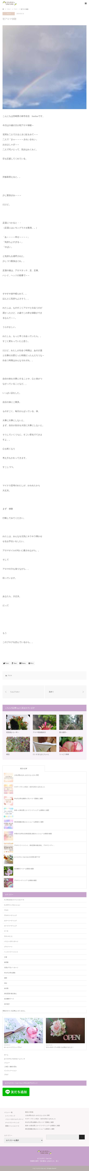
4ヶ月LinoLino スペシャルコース (14, 900)
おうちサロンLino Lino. (40, 1168)
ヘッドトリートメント (11, 952)
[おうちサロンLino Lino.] (10, 3)
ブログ (6, 1074)
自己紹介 (7, 1004)
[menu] (85, 3)
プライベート (8, 946)
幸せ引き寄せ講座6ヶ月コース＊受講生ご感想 (39, 1122)
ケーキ (6, 931)
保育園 (6, 962)
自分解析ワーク (9, 999)
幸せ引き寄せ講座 (9, 973)
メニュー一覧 (8, 1112)
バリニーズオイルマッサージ (14, 1119)
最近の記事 (23, 768)
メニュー (7, 1063)
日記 (5, 983)
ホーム (6, 1055)
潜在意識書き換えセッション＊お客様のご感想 (39, 1129)
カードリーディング (10, 926)
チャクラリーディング (12, 1122)
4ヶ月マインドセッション (12, 905)
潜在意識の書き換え (10, 993)
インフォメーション (10, 1070)
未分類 (6, 988)
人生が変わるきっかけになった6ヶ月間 (37, 1115)
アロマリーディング (10, 915)
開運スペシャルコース (12, 1126)
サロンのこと (8, 936)
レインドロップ (10, 1116)
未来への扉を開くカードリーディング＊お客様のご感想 (42, 1125)
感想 (5, 978)
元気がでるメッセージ (11, 967)
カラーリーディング (10, 920)
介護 (5, 957)
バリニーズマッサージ (11, 941)
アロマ (9, 13)
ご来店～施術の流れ (10, 1066)
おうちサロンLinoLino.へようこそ (14, 1059)
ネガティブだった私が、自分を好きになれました (40, 1119)
